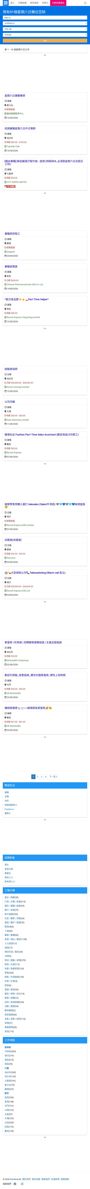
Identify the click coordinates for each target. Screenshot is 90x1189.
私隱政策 (55, 1179)
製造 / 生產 (10, 964)
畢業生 (8, 873)
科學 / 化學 (10, 981)
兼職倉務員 (11, 266)
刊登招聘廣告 (58, 3)
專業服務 (9, 1027)
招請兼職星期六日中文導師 (20, 128)
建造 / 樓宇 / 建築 (13, 922)
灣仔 (7, 1055)
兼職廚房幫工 (12, 233)
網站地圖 (36, 1179)
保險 (7, 947)
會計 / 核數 (10, 897)
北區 (7, 1114)
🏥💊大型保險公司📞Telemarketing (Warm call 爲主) (35, 572)
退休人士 (9, 877)
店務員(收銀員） (14, 539)
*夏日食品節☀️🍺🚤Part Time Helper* (27, 299)
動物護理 (9, 1010)
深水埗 (8, 1076)
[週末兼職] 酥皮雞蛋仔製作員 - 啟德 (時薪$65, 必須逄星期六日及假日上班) (44, 162)
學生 (7, 865)
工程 (7, 931)
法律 (7, 956)
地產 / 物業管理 (12, 968)
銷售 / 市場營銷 (12, 977)
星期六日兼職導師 (15, 95)
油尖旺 (8, 1072)
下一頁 (52, 776)
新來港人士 (10, 881)
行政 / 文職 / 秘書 (13, 901)
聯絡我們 (45, 1179)
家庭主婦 (9, 869)
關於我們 (26, 1179)
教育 (7, 926)
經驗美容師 (11, 369)
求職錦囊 (22, 3)
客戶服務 (9, 914)
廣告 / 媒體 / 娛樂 (13, 906)
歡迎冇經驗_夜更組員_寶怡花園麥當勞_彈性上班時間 (35, 675)
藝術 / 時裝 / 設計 (13, 993)
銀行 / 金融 (10, 910)
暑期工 (8, 813)
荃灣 (7, 1101)
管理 (7, 1023)
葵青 (7, 1097)
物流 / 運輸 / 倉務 (13, 960)
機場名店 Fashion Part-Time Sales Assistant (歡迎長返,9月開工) (42, 434)
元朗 (7, 1110)
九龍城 (8, 1080)
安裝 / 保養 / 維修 (13, 1019)
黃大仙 (8, 1085)
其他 (7, 1031)
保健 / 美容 (10, 989)
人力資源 (9, 943)
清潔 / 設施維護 (12, 1002)
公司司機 (10, 401)
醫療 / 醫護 (10, 935)
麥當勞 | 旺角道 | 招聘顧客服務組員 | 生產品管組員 (33, 642)
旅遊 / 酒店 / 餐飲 (13, 939)
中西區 (8, 1051)
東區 (7, 1060)
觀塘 (7, 1089)
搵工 (12, 3)
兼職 (7, 792)
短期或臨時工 (11, 805)
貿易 (7, 985)
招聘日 (45, 3)
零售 (7, 973)
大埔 (7, 1118)
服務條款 (65, 1179)
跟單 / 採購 (10, 998)
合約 (7, 801)
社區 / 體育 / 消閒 (13, 918)
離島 (7, 1131)
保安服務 (9, 1014)
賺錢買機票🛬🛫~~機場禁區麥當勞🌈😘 (28, 708)
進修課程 (34, 3)
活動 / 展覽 (10, 1006)
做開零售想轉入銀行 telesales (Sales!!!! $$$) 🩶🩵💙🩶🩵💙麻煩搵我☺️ (45, 506)
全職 (7, 796)
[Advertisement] (45, 72)
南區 (7, 1064)
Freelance (9, 809)
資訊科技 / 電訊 (12, 952)
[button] (85, 3)
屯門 (7, 1106)
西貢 (7, 1127)
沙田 (7, 1122)
